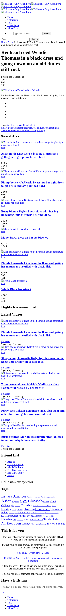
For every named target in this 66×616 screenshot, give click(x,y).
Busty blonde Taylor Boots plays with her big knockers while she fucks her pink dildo (29, 213)
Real (42, 127)
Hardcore (29, 509)
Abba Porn (12, 28)
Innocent (20, 127)
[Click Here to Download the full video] (21, 90)
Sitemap (11, 475)
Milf (23, 515)
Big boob (15, 502)
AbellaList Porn (15, 467)
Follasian (5, 341)
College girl (7, 505)
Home (10, 17)
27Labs (45, 552)
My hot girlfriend (49, 516)
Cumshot (27, 505)
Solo (41, 520)
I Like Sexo (13, 25)
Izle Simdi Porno (15, 472)
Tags (9, 22)
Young (41, 130)
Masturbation (14, 515)
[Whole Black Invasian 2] (14, 280)
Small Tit (34, 519)
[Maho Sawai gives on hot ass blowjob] (21, 229)
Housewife (56, 509)
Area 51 (11, 461)
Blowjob (19, 125)
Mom (30, 515)
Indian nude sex (39, 513)
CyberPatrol (34, 552)
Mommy (37, 515)
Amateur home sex (33, 497)
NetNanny (22, 552)
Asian (10, 42)
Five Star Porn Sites (17, 470)
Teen (27, 130)
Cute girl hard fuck (40, 506)
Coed (25, 125)
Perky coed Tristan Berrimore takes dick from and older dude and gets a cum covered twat (33, 412)
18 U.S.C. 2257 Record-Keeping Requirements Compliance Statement (33, 559)
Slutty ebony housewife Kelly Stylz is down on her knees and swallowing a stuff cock (32, 360)
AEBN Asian (6, 497)
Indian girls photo (15, 513)
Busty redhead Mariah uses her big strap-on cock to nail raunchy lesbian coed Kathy (32, 438)
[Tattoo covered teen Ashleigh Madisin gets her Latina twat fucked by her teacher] (33, 376)
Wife (54, 523)
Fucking (6, 509)
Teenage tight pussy (39, 524)
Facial (54, 506)
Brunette (46, 502)
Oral (14, 520)
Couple (17, 506)
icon (3, 147)
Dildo (49, 506)
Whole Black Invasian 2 (16, 289)
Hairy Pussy (17, 509)
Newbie (28, 127)
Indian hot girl (27, 513)
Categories (12, 20)
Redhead (49, 127)
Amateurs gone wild (48, 497)
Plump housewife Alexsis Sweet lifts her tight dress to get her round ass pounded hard (32, 184)
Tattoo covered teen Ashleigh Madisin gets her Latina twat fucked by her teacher (30, 386)
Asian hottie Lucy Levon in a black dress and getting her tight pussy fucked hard (29, 155)
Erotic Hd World (15, 464)
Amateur (10, 125)
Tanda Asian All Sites (14, 130)
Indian (4, 512)
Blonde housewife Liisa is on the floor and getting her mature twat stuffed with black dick (32, 265)
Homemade (10, 127)
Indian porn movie (51, 513)
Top (3, 592)
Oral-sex (36, 127)
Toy (49, 523)
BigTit (23, 501)
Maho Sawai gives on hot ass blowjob (25, 237)
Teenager (33, 130)
